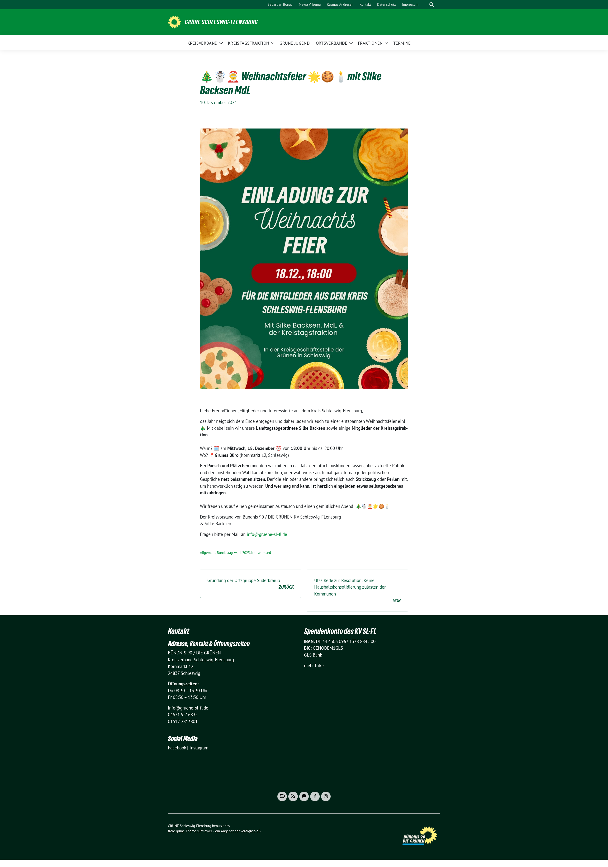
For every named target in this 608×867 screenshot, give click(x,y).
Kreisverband (261, 552)
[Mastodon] (304, 796)
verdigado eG (251, 831)
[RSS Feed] (293, 796)
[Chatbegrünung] (282, 796)
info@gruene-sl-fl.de (267, 534)
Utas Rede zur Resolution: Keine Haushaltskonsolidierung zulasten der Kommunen (357, 590)
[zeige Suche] (431, 4)
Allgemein (207, 552)
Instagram (199, 748)
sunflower (204, 831)
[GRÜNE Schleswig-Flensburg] (174, 21)
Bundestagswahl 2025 (233, 552)
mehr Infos (314, 665)
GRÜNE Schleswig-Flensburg (221, 22)
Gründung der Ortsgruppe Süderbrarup (250, 583)
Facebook (177, 748)
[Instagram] (326, 796)
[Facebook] (315, 796)
